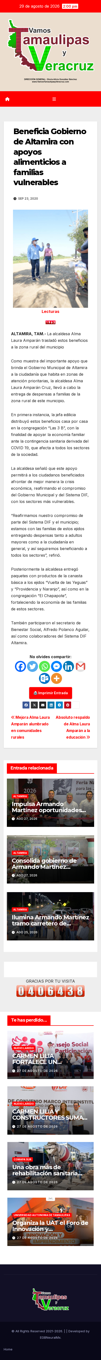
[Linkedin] (68, 666)
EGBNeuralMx (50, 1337)
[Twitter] (32, 666)
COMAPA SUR (22, 1159)
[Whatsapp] (44, 666)
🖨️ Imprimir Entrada (50, 693)
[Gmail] (80, 666)
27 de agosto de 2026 (37, 1071)
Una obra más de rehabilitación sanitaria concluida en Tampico (45, 1173)
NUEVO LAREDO (24, 1048)
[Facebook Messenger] (56, 666)
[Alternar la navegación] (54, 99)
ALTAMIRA (20, 796)
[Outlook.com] (44, 678)
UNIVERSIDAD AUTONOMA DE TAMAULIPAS (42, 1215)
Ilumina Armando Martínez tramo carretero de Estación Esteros (50, 923)
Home (8, 1349)
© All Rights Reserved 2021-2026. (38, 1331)
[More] (56, 678)
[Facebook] (20, 666)
